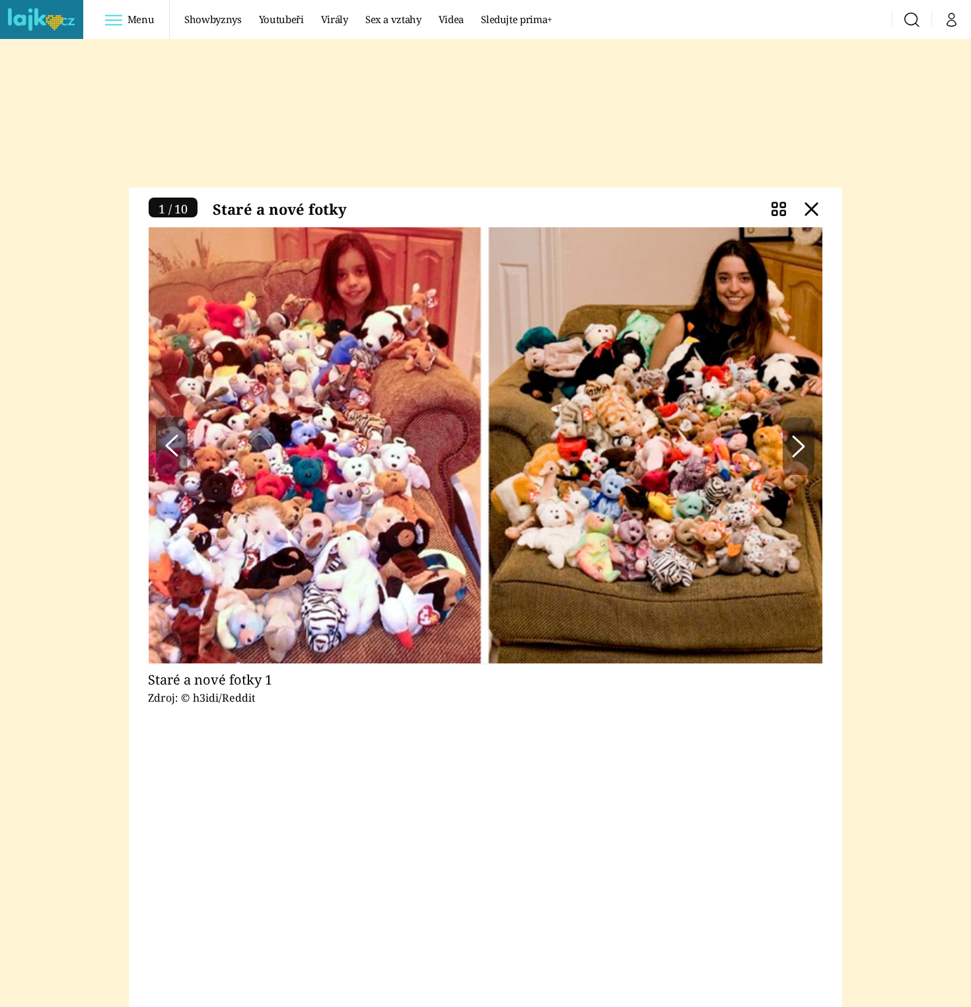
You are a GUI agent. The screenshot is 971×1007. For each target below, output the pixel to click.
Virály (334, 19)
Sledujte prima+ (516, 19)
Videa (451, 19)
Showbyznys (212, 19)
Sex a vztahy (393, 19)
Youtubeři (281, 19)
